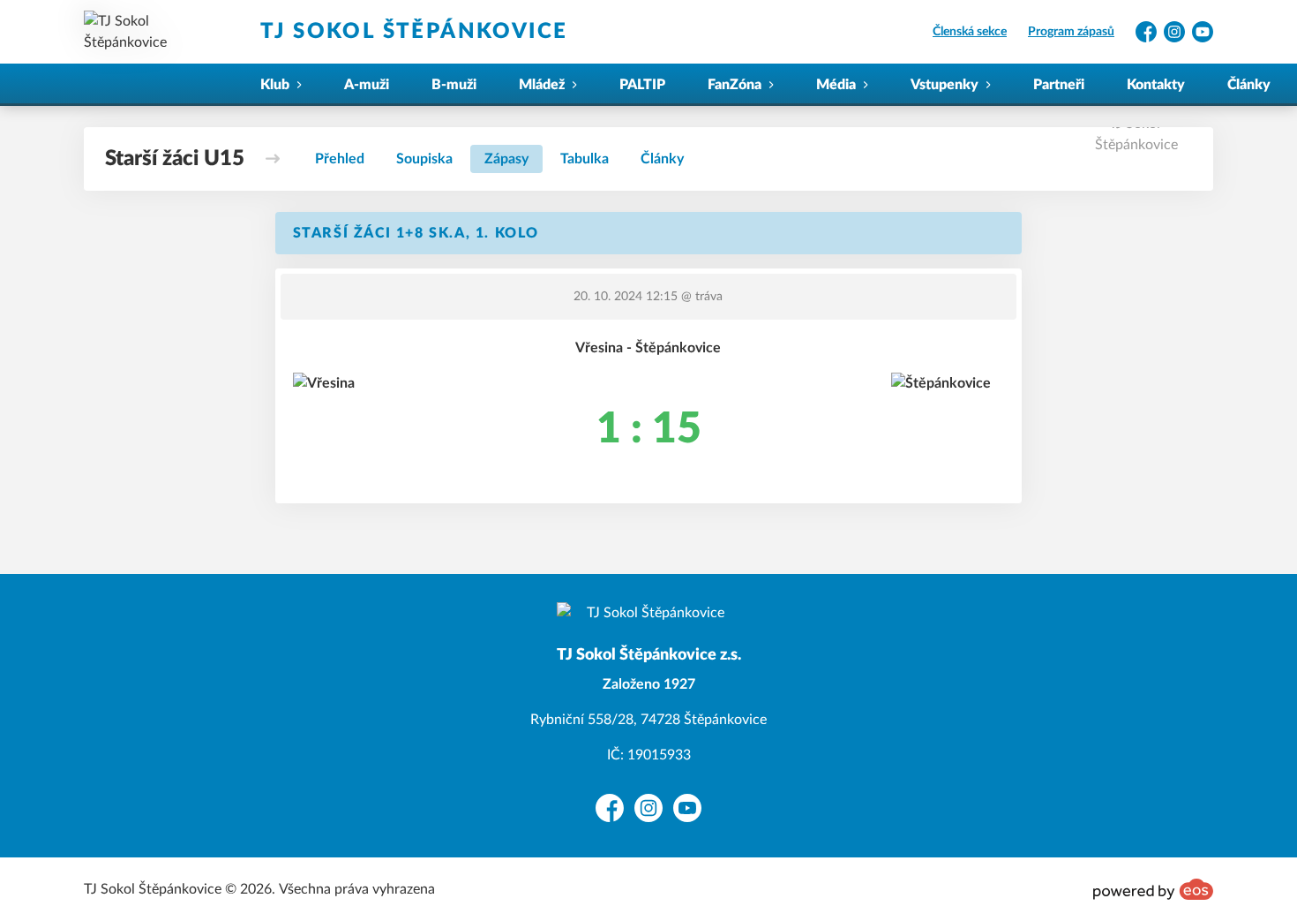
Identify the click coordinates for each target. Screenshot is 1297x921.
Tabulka (584, 159)
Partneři (1058, 85)
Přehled (339, 159)
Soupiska (424, 159)
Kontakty (1156, 85)
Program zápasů (1071, 32)
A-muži (366, 85)
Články (1249, 85)
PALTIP (642, 85)
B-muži (453, 85)
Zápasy (506, 159)
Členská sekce (970, 32)
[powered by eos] (1153, 889)
